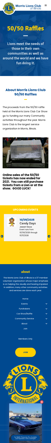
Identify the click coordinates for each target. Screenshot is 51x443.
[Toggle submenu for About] (46, 323)
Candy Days (28, 223)
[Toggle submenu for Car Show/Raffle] (46, 313)
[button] (2, 236)
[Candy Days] (11, 222)
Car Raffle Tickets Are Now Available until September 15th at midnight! (25, 437)
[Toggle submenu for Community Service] (46, 318)
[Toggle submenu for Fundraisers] (46, 308)
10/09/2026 (27, 220)
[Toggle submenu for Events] (46, 303)
